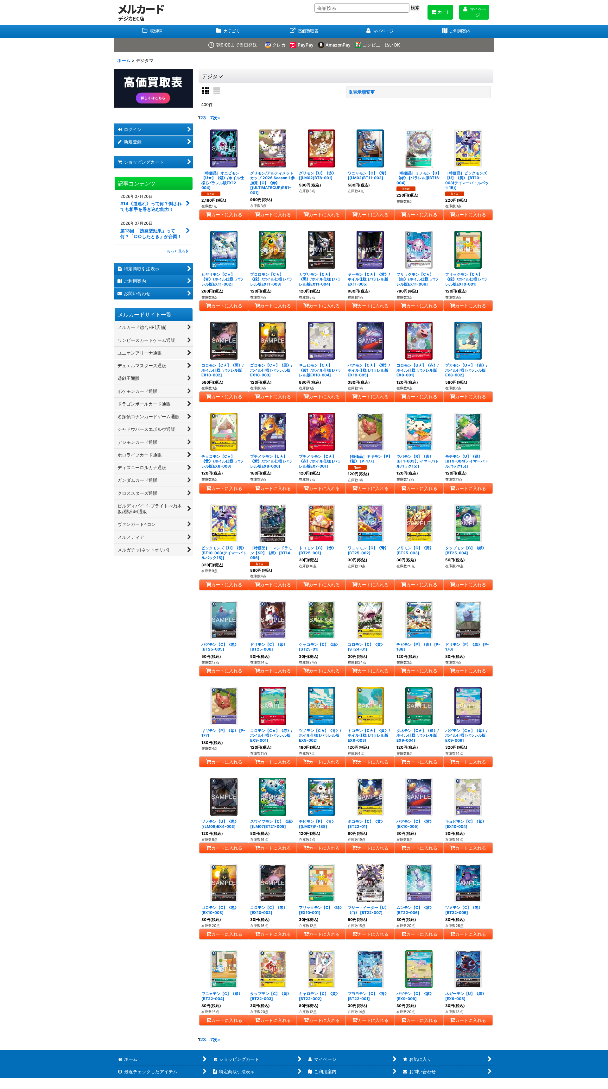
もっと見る (176, 251)
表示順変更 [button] (364, 92)
